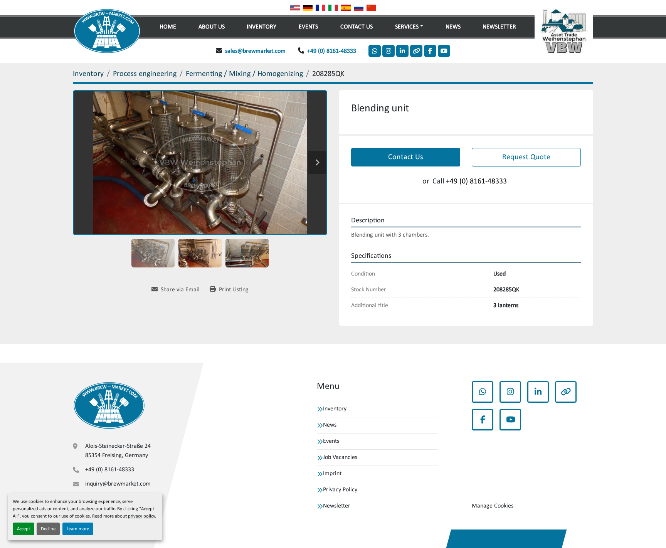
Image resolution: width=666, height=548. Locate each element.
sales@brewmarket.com (255, 51)
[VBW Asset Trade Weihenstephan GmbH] (109, 405)
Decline (48, 528)
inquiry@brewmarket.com (118, 484)
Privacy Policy (340, 490)
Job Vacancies (340, 457)
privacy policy (141, 516)
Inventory (261, 27)
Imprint (332, 474)
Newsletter (499, 27)
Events (308, 27)
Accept (23, 528)
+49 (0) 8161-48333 (331, 51)
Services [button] (407, 27)
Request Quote (526, 157)
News (453, 27)
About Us (211, 27)
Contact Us (356, 27)
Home (168, 27)
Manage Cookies (492, 506)
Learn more (78, 528)
